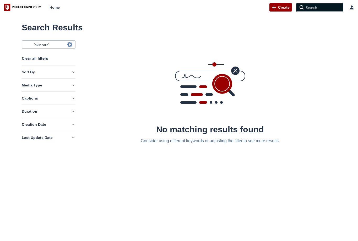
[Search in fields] (69, 44)
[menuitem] (54, 7)
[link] (280, 7)
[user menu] (352, 7)
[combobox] (48, 44)
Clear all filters (35, 58)
